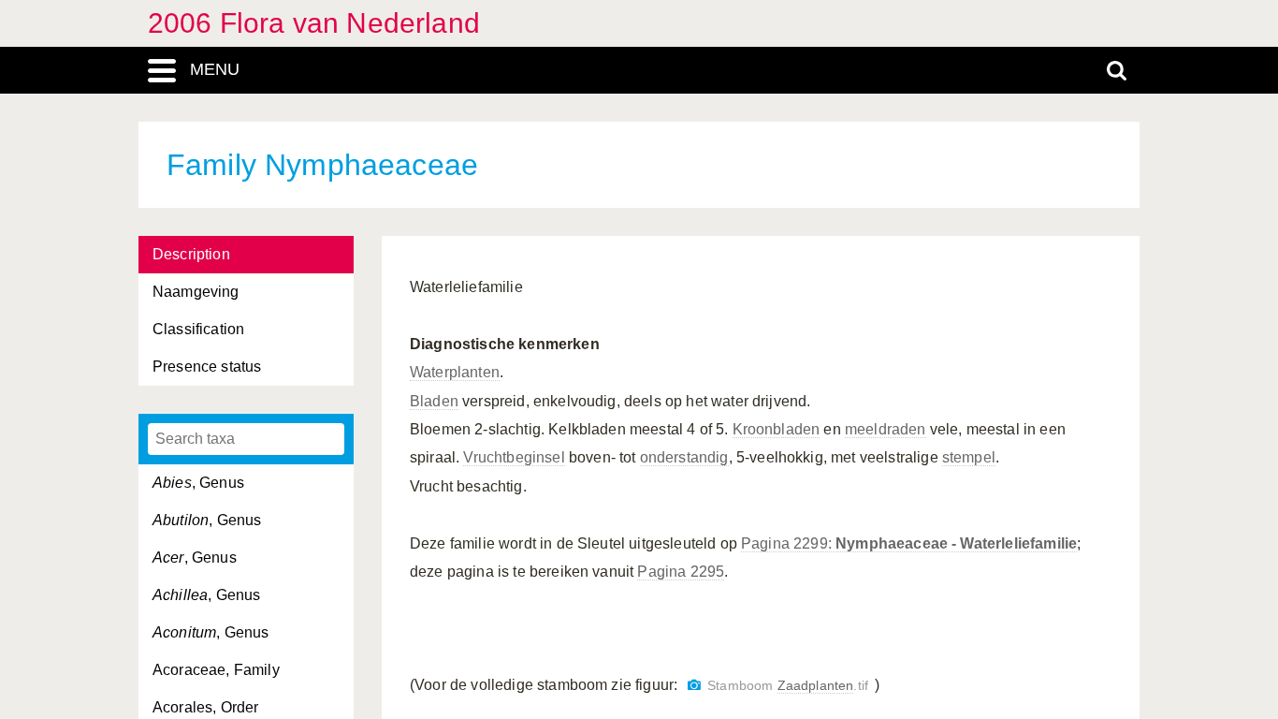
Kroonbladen (777, 429)
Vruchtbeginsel (513, 457)
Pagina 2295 (680, 572)
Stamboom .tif (787, 686)
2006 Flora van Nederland (314, 22)
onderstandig (684, 457)
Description (191, 254)
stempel (968, 457)
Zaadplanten (815, 686)
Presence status (206, 366)
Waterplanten (455, 372)
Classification (198, 329)
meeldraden (885, 429)
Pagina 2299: (909, 543)
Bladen (434, 401)
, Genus (198, 483)
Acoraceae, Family (216, 670)
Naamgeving (196, 292)
